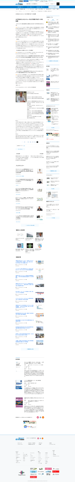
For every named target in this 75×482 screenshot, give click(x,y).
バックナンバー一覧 (54, 195)
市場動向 (46, 461)
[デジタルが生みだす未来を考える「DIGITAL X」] (41, 474)
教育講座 (46, 1)
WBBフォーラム (18, 462)
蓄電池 (24, 458)
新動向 (39, 461)
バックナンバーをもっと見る (30, 225)
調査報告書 (54, 454)
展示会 (46, 463)
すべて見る (53, 217)
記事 (53, 451)
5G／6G (17, 455)
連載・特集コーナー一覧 (21, 11)
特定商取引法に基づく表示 (31, 444)
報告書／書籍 (28, 3)
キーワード (46, 458)
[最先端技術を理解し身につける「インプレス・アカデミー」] (55, 474)
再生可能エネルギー (25, 455)
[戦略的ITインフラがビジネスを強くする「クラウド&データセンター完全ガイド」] (33, 469)
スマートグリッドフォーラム (20, 4)
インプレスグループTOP (52, 444)
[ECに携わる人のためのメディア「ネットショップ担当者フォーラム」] (55, 471)
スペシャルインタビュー (27, 11)
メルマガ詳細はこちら (56, 136)
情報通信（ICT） (18, 457)
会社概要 (40, 444)
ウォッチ (46, 460)
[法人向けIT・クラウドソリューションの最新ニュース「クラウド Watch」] (33, 471)
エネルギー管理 (25, 454)
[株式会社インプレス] (21, 473)
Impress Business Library (49, 130)
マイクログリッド (18, 454)
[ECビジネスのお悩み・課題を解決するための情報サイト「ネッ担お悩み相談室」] (33, 477)
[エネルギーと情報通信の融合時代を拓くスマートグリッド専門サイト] (48, 471)
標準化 (24, 457)
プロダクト (39, 460)
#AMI (24, 145)
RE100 (24, 460)
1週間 (53, 19)
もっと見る (52, 127)
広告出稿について (53, 3)
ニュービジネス (32, 458)
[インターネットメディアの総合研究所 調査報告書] (55, 469)
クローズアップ (40, 458)
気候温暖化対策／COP (33, 460)
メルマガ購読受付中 (34, 3)
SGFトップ (17, 11)
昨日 (48, 19)
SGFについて (47, 3)
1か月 (57, 19)
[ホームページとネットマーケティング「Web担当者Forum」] (48, 469)
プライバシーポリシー (20, 444)
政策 (16, 458)
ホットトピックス (47, 457)
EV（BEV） (32, 455)
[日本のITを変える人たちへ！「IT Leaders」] (41, 471)
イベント (39, 454)
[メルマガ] (38, 417)
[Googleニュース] (40, 417)
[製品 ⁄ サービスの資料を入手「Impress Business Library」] (33, 474)
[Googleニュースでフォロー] (40, 438)
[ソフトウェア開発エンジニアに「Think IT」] (41, 469)
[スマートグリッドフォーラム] (20, 439)
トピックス (39, 457)
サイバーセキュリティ (33, 457)
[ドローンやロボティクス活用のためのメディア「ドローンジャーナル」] (48, 474)
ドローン (44, 1)
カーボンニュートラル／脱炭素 (18, 460)
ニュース (39, 455)
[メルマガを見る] (38, 438)
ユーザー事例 (40, 463)
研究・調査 (41, 1)
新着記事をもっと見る (30, 349)
